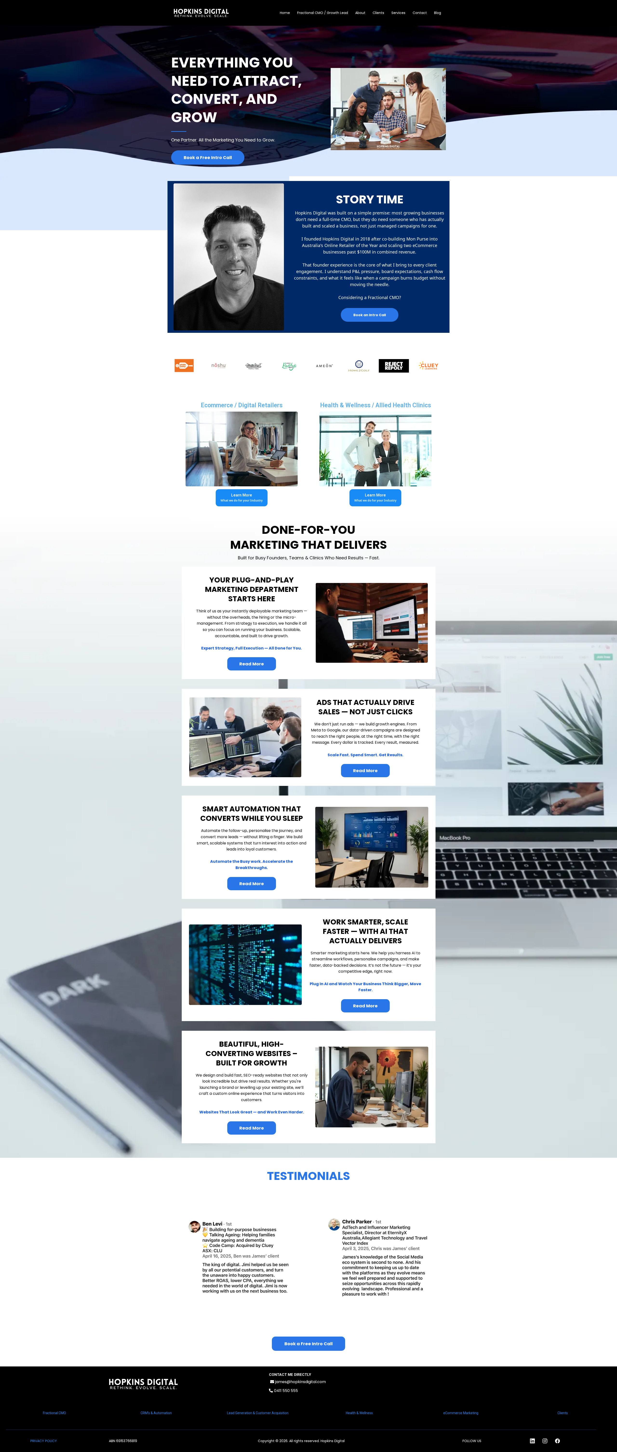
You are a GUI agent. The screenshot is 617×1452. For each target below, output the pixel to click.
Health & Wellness (359, 1413)
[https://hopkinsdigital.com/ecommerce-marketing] (241, 449)
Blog (437, 12)
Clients (378, 12)
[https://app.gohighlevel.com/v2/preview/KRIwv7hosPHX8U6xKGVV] (143, 1384)
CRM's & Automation (156, 1413)
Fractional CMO (54, 1413)
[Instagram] (545, 1441)
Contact (420, 12)
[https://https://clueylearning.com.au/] (406, 366)
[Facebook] (557, 1441)
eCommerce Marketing (460, 1413)
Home (285, 12)
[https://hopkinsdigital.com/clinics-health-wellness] (375, 449)
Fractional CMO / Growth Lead (322, 12)
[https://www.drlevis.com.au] (441, 366)
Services (398, 12)
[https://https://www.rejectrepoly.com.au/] (371, 366)
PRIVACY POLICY (43, 1441)
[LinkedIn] (532, 1441)
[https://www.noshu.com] (196, 366)
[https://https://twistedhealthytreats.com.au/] (231, 366)
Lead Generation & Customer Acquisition (257, 1413)
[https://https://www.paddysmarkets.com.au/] (266, 366)
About (360, 12)
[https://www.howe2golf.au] (336, 366)
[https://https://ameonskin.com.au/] (301, 366)
